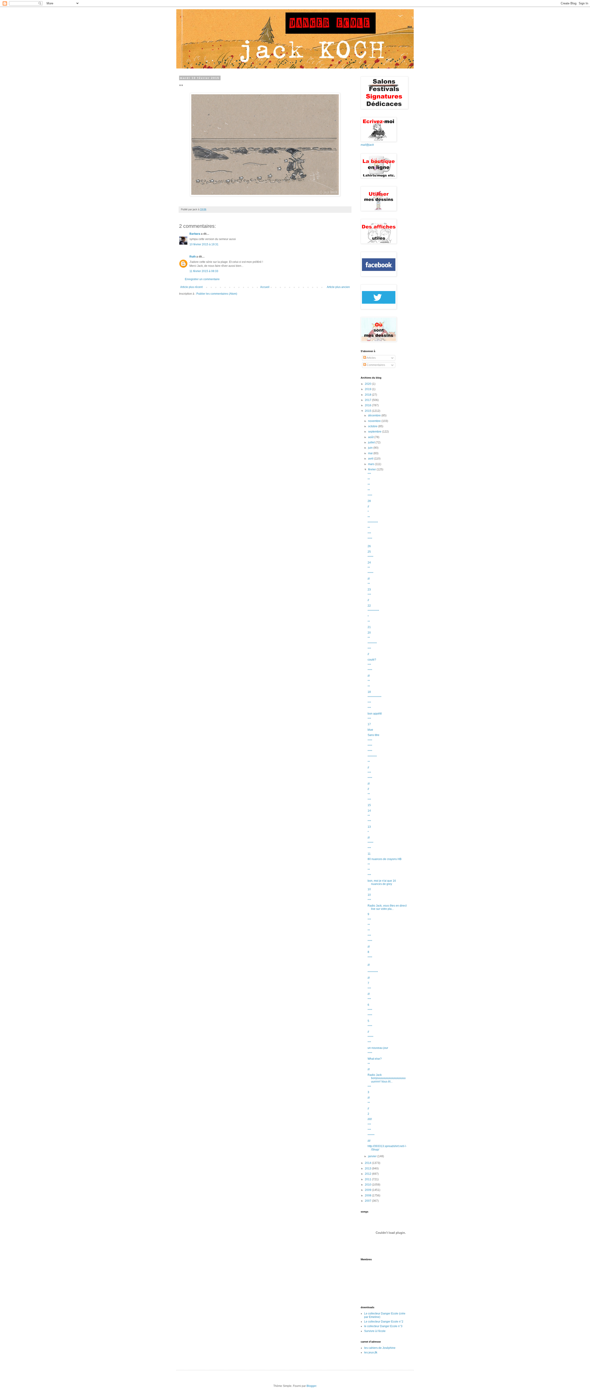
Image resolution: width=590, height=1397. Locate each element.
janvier (372, 1156)
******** (372, 643)
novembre (374, 421)
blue (370, 729)
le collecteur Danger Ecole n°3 (383, 1326)
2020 (368, 384)
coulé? (372, 659)
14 (369, 810)
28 (369, 501)
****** (371, 1135)
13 (369, 826)
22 (369, 605)
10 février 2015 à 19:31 (203, 244)
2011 (368, 1179)
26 (369, 546)
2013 (368, 1168)
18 (369, 692)
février (372, 469)
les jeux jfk (370, 1352)
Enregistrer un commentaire (202, 279)
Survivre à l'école (375, 1331)
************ (374, 697)
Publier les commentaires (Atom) (216, 293)
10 (369, 889)
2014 (368, 1163)
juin (370, 447)
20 (369, 632)
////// (370, 1119)
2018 (368, 394)
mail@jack (367, 144)
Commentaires (375, 365)
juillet (371, 442)
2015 (368, 410)
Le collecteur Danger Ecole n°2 (383, 1321)
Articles (371, 357)
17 (369, 724)
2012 (368, 1173)
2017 (368, 400)
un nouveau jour (378, 1048)
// (368, 506)
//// (369, 1140)
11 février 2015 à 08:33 (203, 271)
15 (369, 805)
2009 (368, 1190)
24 (369, 562)
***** (370, 557)
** (369, 479)
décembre (374, 415)
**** (370, 495)
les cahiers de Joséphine (379, 1348)
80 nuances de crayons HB (384, 859)
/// (369, 578)
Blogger (311, 1386)
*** (369, 474)
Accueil (264, 287)
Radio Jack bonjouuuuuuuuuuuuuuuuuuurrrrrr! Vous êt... (387, 1078)
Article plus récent (191, 287)
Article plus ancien (338, 287)
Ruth (192, 256)
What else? (375, 1058)
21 (369, 627)
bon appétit (375, 713)
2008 (368, 1195)
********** (373, 611)
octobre (373, 426)
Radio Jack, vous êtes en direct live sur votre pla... (387, 907)
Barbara (194, 233)
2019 (368, 389)
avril (371, 458)
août (371, 437)
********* (373, 522)
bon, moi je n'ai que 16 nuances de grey (382, 882)
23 (369, 589)
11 (369, 853)
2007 (368, 1200)
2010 (368, 1184)
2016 (368, 405)
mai (370, 453)
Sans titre (373, 735)
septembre (375, 431)
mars (371, 464)
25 (369, 551)
